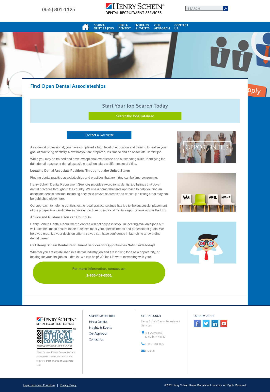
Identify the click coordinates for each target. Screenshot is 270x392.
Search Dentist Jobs (102, 315)
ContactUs (181, 27)
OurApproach (162, 27)
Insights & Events (100, 327)
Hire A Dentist (124, 27)
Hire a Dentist (98, 321)
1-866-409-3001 (99, 275)
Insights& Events (142, 27)
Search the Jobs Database (135, 116)
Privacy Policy (68, 385)
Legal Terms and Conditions (39, 385)
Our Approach (98, 333)
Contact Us (96, 339)
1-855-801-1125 (154, 344)
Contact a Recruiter (99, 135)
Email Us (150, 351)
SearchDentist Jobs (104, 27)
